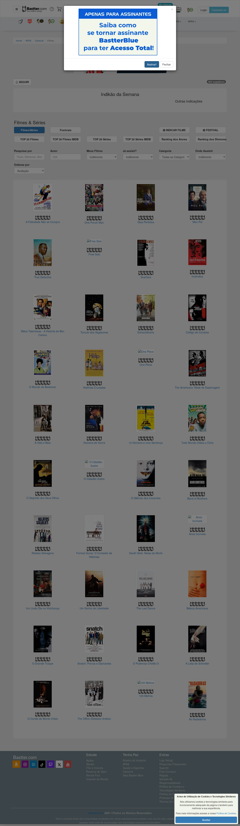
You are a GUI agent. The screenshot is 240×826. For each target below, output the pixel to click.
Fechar (166, 64)
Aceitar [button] (206, 820)
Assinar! (152, 64)
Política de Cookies (226, 813)
